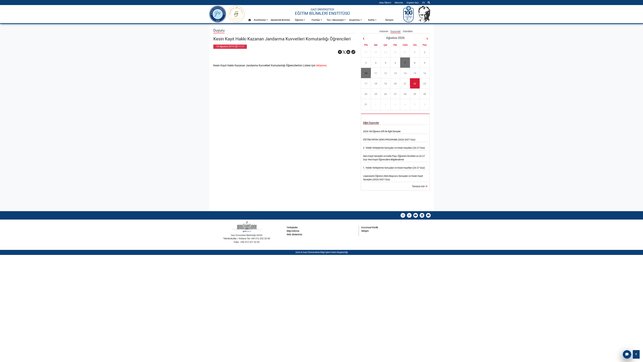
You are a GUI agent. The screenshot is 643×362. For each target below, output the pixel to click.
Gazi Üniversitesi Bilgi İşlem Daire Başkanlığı (325, 252)
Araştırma (354, 20)
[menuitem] (249, 21)
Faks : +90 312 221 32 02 (247, 242)
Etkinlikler (408, 31)
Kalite (371, 20)
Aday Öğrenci (385, 3)
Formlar (316, 20)
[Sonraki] (427, 38)
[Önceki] (363, 38)
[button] (249, 20)
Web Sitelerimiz (294, 234)
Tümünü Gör (418, 186)
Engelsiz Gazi (413, 3)
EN (424, 2)
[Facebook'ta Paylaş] (339, 51)
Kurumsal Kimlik (369, 227)
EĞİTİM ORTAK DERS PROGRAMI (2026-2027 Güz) (389, 139)
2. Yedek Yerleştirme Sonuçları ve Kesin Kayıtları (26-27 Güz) (394, 147)
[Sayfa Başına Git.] (636, 354)
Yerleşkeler (292, 227)
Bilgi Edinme (293, 231)
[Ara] (429, 2)
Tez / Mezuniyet (335, 20)
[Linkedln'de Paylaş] (348, 51)
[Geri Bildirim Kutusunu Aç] (627, 354)
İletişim (389, 20)
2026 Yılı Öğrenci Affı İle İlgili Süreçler (382, 131)
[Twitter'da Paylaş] (344, 51)
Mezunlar (399, 3)
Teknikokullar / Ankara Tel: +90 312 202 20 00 (246, 238)
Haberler (384, 31)
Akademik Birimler (280, 20)
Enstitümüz (260, 20)
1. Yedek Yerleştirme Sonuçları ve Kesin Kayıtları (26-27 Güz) (394, 167)
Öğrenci (299, 20)
